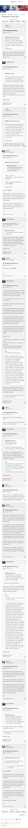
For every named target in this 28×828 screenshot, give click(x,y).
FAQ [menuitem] (1, 11)
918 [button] (23, 21)
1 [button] (7, 21)
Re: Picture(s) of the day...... (11, 30)
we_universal (5, 823)
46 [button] (17, 21)
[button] (3, 21)
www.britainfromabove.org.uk (13, 463)
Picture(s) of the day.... (11, 16)
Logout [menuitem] (21, 1)
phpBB (6, 822)
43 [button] (10, 21)
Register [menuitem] (15, 1)
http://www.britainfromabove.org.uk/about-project (13, 343)
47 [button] (19, 21)
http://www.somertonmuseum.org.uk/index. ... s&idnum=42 (16, 598)
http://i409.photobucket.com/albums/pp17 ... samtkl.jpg (14, 299)
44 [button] (12, 21)
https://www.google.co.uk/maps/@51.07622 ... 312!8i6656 (13, 732)
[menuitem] (4, 11)
